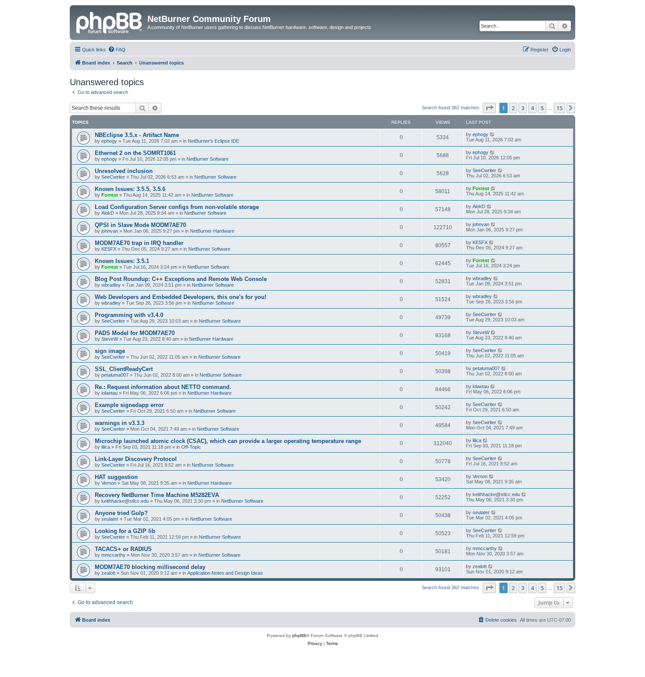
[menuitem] (116, 49)
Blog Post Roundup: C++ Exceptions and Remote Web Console (181, 279)
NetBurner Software (207, 159)
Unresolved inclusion (124, 171)
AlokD (107, 213)
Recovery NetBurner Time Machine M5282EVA (157, 495)
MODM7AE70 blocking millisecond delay (150, 567)
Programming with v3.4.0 (129, 315)
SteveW (109, 339)
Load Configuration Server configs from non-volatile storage (177, 207)
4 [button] (532, 108)
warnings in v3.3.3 (119, 423)
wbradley (111, 285)
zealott (108, 573)
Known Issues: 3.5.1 (122, 261)
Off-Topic (191, 447)
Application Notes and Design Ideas (225, 573)
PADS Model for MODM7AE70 (135, 333)
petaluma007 (115, 375)
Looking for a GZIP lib (125, 531)
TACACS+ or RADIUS (123, 549)
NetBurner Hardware (212, 231)
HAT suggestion (116, 477)
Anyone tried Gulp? (121, 513)
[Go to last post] (492, 134)
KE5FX (108, 249)
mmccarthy (113, 555)
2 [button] (513, 108)
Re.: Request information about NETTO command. (163, 387)
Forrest (109, 195)
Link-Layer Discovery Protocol (136, 459)
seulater (109, 519)
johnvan (109, 231)
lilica (105, 447)
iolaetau (109, 393)
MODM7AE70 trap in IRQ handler (139, 243)
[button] (489, 108)
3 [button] (522, 108)
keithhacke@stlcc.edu (125, 501)
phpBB (299, 635)
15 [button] (559, 108)
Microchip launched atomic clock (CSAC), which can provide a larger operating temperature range (228, 441)
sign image (110, 351)
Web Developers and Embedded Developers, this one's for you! (180, 297)
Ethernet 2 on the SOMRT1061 (135, 153)
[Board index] (109, 21)
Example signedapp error (129, 405)
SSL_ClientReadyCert (124, 369)
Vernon (108, 483)
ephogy (109, 141)
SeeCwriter (113, 177)
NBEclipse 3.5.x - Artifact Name (137, 135)
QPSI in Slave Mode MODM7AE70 (140, 225)
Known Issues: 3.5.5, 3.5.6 (130, 189)
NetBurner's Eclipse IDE (213, 141)
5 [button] (542, 108)
